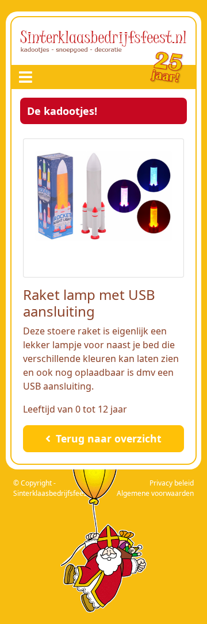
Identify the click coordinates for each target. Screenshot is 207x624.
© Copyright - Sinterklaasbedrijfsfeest (51, 488)
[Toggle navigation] (25, 77)
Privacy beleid (172, 483)
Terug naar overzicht (107, 438)
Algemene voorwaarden (155, 493)
